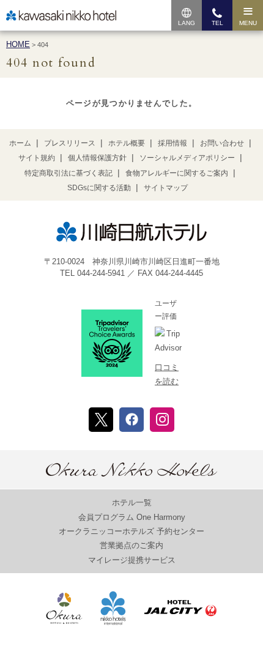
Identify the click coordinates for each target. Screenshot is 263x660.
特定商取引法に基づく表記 (68, 173)
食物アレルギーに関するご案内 (176, 173)
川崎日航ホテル (61, 16)
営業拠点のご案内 (131, 545)
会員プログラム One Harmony (131, 517)
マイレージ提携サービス (132, 560)
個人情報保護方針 (97, 157)
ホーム (20, 143)
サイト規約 (36, 157)
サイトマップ (166, 187)
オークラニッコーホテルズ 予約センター (131, 531)
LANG (186, 23)
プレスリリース (69, 143)
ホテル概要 (126, 143)
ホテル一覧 (132, 502)
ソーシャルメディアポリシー (187, 157)
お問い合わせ (222, 143)
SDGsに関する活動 (99, 187)
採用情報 (172, 143)
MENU (248, 23)
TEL (217, 23)
